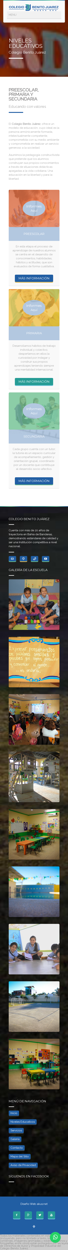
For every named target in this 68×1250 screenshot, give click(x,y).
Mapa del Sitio (20, 1156)
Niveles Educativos (23, 1121)
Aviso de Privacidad (23, 1165)
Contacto (17, 1147)
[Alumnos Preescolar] (34, 604)
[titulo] (23, 558)
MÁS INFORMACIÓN (34, 278)
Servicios (16, 1130)
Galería (15, 1139)
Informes (34, 208)
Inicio (14, 1113)
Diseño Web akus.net (34, 1204)
